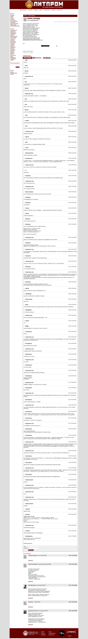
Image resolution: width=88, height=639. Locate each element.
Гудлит (11, 17)
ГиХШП (11, 59)
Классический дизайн (14, 25)
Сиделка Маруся (42, 564)
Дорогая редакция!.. (14, 23)
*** (34, 601)
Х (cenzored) (12, 58)
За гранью (12, 43)
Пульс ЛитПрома (13, 21)
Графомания (13, 57)
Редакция (36, 10)
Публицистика (47, 10)
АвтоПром (12, 50)
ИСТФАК (12, 48)
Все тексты (30, 10)
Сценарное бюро (52, 633)
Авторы (40, 10)
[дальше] (30, 560)
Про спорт (12, 44)
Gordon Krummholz (32, 564)
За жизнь (12, 39)
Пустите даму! (13, 37)
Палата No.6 (13, 46)
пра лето (39, 555)
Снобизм (12, 45)
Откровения (43, 634)
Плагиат (12, 54)
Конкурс (12, 35)
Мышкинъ (30, 601)
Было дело (12, 49)
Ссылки (12, 74)
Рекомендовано (13, 30)
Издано (11, 16)
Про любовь (12, 41)
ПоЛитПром (12, 33)
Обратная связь (13, 72)
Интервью (53, 10)
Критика (12, 51)
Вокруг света (13, 42)
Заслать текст (59, 10)
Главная (42, 631)
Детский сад (13, 38)
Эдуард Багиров (23, 10)
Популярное (12, 22)
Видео (11, 56)
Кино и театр (13, 55)
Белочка (40, 610)
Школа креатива (13, 36)
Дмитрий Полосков (33, 610)
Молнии (38, 585)
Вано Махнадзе (32, 585)
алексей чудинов (32, 555)
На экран (12, 18)
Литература (12, 31)
